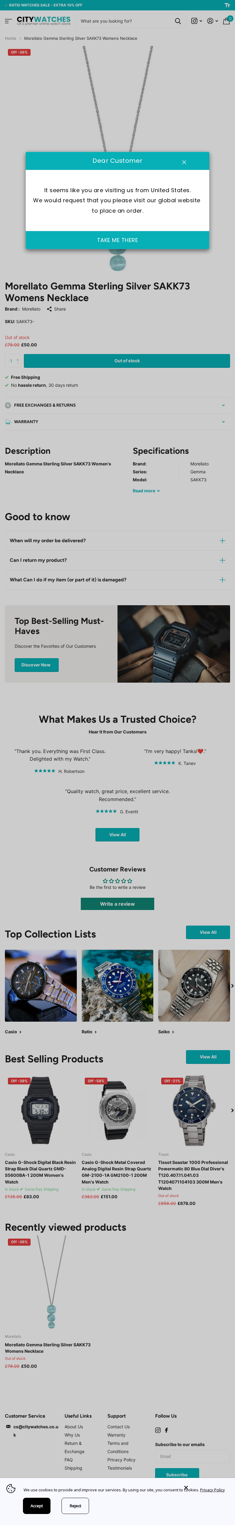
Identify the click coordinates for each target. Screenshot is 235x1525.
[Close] (205, 1488)
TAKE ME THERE (117, 240)
